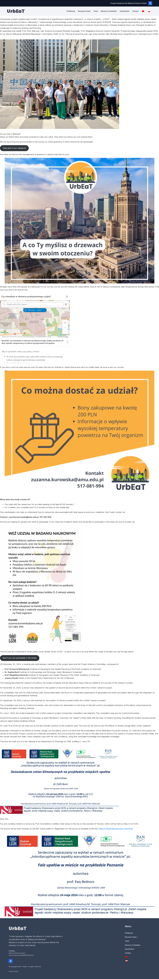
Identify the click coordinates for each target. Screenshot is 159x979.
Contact (135, 11)
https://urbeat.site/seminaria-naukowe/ (116, 829)
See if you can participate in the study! (20, 658)
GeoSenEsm (124, 11)
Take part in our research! (14, 148)
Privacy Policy (13, 971)
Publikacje (71, 11)
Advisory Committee (109, 11)
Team (95, 11)
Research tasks (84, 11)
